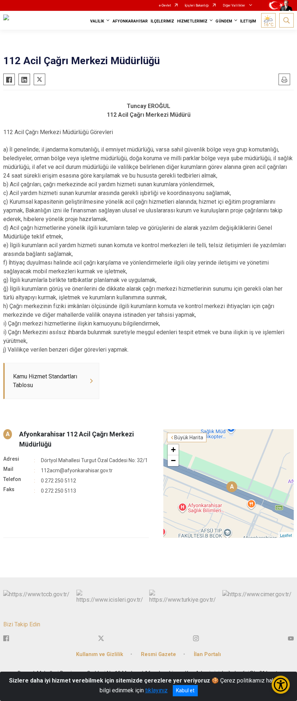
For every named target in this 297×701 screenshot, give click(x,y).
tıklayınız (156, 690)
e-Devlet (165, 5)
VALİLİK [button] (97, 21)
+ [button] (173, 449)
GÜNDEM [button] (224, 21)
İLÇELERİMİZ (162, 21)
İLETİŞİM (248, 21)
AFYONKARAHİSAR (130, 21)
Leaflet (286, 535)
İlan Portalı (207, 654)
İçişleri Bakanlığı (197, 5)
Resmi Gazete (158, 654)
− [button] (173, 460)
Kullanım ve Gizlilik (99, 654)
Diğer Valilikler (234, 5)
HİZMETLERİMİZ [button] (192, 21)
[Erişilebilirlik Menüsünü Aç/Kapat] (281, 685)
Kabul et (185, 690)
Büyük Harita (188, 437)
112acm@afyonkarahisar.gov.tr (77, 470)
